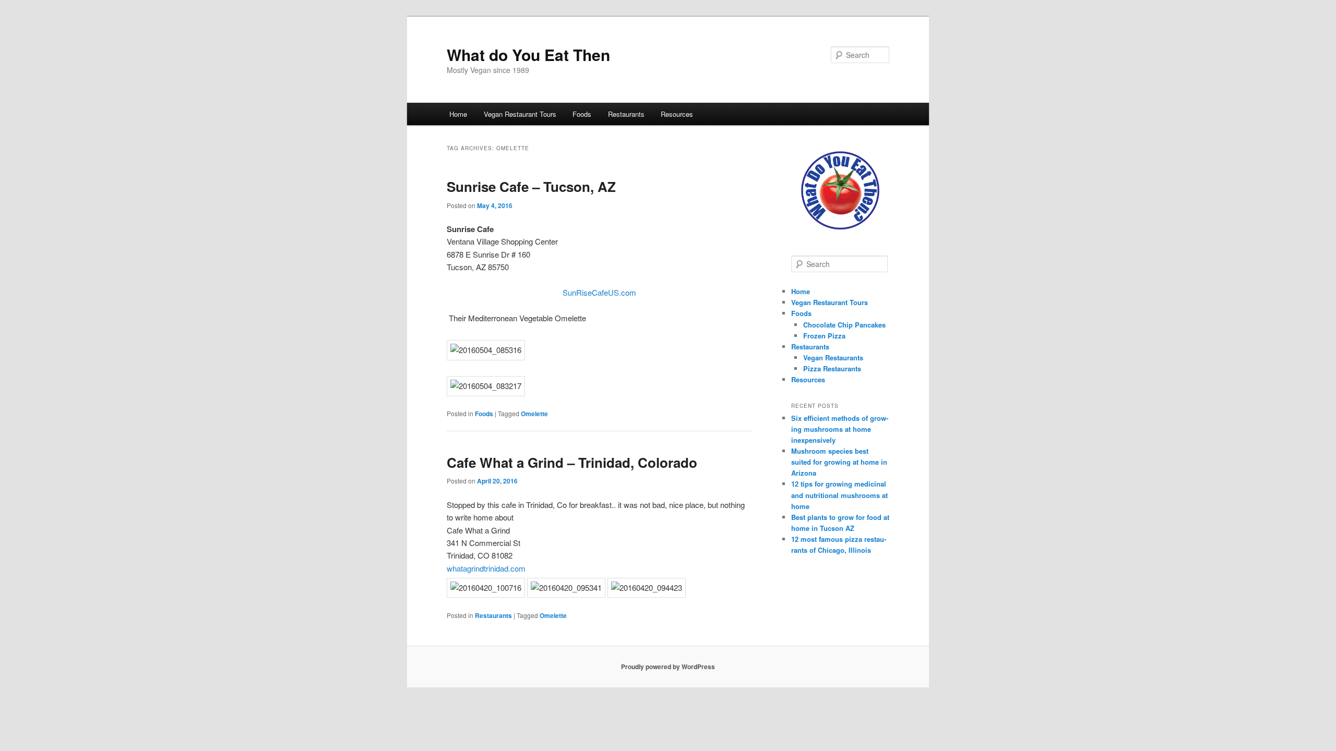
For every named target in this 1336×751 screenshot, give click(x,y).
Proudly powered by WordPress (668, 666)
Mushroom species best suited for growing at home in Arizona (839, 462)
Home (458, 114)
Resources (677, 114)
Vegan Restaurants (833, 357)
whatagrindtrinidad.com (486, 568)
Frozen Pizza (824, 336)
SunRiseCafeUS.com (599, 292)
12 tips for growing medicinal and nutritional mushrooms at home (839, 495)
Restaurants (626, 114)
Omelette (534, 413)
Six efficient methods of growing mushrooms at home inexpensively (839, 429)
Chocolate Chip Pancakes (844, 325)
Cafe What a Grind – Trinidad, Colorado (572, 462)
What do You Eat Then (528, 54)
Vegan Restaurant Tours (520, 114)
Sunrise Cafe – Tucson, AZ (531, 186)
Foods (581, 114)
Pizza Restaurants (832, 368)
